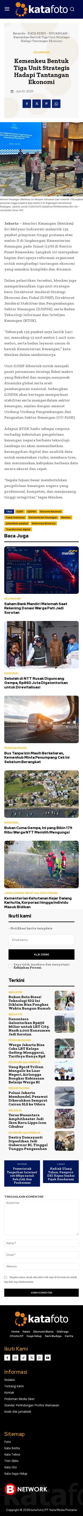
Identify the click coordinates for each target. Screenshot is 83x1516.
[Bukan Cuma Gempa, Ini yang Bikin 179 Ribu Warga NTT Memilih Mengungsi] (41, 794)
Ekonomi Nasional (50, 511)
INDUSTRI (15, 992)
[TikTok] (23, 1358)
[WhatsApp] (56, 103)
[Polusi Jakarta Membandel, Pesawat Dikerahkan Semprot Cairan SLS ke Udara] (64, 1096)
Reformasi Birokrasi (43, 523)
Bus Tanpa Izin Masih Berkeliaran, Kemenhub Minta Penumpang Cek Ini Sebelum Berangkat (37, 757)
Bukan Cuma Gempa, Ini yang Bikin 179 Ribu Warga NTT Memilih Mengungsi (38, 829)
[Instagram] (15, 1358)
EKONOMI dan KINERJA (24, 1062)
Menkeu (66, 517)
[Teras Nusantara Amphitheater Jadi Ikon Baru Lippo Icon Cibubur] (64, 1119)
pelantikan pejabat (17, 523)
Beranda (19, 33)
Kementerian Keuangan (43, 517)
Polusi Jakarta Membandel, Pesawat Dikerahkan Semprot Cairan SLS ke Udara (28, 1098)
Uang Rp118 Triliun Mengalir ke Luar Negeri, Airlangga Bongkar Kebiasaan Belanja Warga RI (26, 1074)
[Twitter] (36, 103)
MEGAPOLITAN (19, 1088)
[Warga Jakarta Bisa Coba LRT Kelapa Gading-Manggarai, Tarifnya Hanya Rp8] (64, 1048)
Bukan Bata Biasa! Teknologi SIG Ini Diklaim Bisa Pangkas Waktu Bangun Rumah (30, 1002)
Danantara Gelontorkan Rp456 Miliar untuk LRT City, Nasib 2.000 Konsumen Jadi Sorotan (29, 1026)
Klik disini (41, 954)
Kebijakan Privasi (27, 967)
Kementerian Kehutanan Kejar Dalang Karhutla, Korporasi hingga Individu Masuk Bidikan (38, 902)
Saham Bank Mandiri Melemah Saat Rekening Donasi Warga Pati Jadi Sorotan (35, 608)
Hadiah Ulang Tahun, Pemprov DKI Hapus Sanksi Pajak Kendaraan (61, 1174)
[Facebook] (27, 103)
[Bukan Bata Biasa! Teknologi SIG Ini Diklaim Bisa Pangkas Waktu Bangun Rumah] (64, 1000)
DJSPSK (31, 511)
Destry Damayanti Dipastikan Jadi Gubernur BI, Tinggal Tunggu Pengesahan (28, 1143)
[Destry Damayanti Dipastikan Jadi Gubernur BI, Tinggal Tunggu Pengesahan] (64, 1141)
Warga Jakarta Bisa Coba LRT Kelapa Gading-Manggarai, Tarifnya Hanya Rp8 (27, 1050)
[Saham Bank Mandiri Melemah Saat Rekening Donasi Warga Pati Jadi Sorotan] (41, 570)
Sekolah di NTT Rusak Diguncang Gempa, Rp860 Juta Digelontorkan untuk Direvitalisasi (36, 682)
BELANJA (15, 1110)
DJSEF (20, 511)
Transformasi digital (18, 529)
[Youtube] (48, 1358)
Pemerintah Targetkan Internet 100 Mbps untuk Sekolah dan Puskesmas (22, 1176)
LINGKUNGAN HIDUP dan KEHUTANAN (30, 893)
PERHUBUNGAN (15, 748)
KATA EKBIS (37, 33)
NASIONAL (11, 673)
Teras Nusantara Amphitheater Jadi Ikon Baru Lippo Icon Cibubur (27, 1121)
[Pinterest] (46, 103)
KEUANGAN (58, 33)
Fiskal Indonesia (15, 517)
